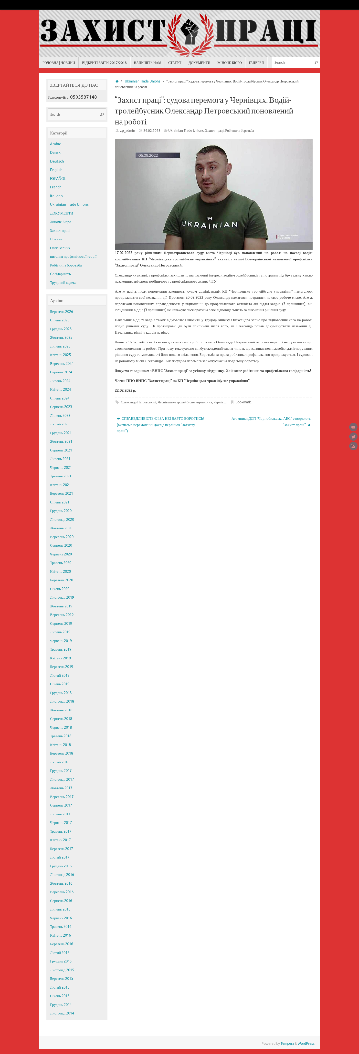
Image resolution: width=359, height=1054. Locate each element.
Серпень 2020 (61, 545)
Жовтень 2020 (61, 528)
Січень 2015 (59, 996)
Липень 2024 (60, 381)
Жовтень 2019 (61, 606)
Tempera (287, 1044)
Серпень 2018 (61, 718)
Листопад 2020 (62, 519)
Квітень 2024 (60, 389)
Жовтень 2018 (61, 710)
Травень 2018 (60, 736)
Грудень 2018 (61, 693)
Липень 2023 (60, 415)
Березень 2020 (61, 580)
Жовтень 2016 (61, 883)
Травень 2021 (60, 476)
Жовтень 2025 (61, 337)
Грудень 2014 (61, 1005)
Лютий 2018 (59, 762)
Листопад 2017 (62, 779)
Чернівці (219, 402)
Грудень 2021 (61, 433)
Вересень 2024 (62, 363)
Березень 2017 (61, 849)
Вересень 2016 (62, 892)
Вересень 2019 (62, 615)
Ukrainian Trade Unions (142, 81)
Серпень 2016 (61, 901)
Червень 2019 (61, 641)
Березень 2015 (61, 978)
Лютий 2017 (59, 857)
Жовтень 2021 (61, 441)
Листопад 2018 (62, 701)
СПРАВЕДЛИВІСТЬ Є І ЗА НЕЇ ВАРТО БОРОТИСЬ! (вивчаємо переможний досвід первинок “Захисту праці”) (160, 424)
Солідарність (60, 274)
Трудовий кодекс (63, 282)
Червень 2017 (61, 822)
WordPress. (306, 1044)
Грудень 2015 (61, 961)
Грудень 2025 (61, 329)
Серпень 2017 (61, 805)
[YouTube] (353, 427)
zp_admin (127, 131)
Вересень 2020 (62, 537)
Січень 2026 (59, 320)
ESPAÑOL (58, 178)
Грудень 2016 (61, 866)
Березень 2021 (61, 493)
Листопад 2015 (62, 970)
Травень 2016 (60, 926)
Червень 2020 (61, 554)
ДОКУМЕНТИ (61, 213)
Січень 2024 (59, 398)
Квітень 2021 (60, 485)
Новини (56, 239)
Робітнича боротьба (239, 131)
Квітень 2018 (60, 745)
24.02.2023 (151, 131)
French (56, 187)
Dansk (55, 152)
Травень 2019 (60, 649)
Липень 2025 (60, 346)
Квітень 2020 (60, 571)
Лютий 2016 (59, 953)
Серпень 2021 (61, 450)
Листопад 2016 (62, 874)
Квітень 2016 (60, 935)
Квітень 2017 (60, 840)
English (56, 170)
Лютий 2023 (59, 424)
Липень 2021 (60, 459)
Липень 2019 (60, 632)
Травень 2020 (60, 563)
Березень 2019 (61, 667)
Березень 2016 (61, 944)
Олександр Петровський (138, 402)
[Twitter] (353, 436)
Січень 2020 (59, 589)
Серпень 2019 (61, 623)
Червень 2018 (61, 727)
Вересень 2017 (62, 797)
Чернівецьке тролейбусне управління (185, 402)
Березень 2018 (61, 753)
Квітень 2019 (60, 658)
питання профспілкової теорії (73, 256)
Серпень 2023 (61, 407)
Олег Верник (60, 248)
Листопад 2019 (62, 597)
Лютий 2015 (59, 987)
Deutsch (57, 161)
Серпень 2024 (61, 372)
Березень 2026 (61, 311)
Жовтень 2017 (61, 788)
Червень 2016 (61, 918)
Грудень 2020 (61, 511)
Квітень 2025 (60, 355)
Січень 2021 (59, 502)
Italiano (56, 196)
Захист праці (214, 131)
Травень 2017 (60, 831)
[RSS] (353, 446)
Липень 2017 (60, 814)
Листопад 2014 (62, 1013)
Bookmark (243, 402)
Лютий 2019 (59, 675)
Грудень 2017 (61, 770)
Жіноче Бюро (60, 222)
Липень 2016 (60, 909)
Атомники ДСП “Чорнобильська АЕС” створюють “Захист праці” (271, 421)
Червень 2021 (61, 467)
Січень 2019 (59, 684)
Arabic (55, 144)
